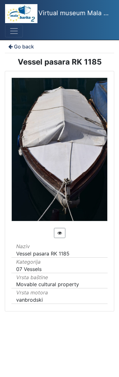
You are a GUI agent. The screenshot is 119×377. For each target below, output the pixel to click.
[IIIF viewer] (59, 233)
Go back (24, 46)
